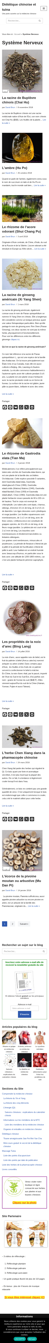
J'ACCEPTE (19, 1339)
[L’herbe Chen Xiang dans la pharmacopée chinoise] (24, 736)
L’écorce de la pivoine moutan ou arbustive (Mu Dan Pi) (21, 880)
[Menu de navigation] (44, 8)
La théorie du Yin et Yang (14, 1098)
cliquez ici (15, 339)
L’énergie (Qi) (9, 1107)
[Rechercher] (40, 20)
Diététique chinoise (10, 1134)
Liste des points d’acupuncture (16, 1155)
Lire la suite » (40, 185)
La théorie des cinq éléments (16, 1103)
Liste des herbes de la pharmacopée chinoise (22, 1165)
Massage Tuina (9, 1151)
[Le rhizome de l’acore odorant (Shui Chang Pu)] (24, 208)
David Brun (10, 107)
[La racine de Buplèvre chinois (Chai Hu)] (24, 71)
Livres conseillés (9, 1169)
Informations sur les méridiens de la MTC (21, 1120)
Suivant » (24, 924)
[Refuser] (45, 1330)
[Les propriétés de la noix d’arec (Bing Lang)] (24, 618)
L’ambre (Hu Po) (14, 168)
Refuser (32, 1339)
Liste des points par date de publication (20, 1160)
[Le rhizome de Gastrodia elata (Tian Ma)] (24, 433)
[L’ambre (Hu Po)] (24, 148)
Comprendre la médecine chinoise (17, 1094)
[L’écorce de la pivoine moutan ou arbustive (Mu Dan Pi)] (24, 850)
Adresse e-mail (24, 1004)
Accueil (17, 34)
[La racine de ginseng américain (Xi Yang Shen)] (24, 274)
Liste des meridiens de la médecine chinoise (24, 1124)
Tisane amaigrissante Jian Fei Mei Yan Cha (22, 1138)
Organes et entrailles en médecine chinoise (22, 1129)
